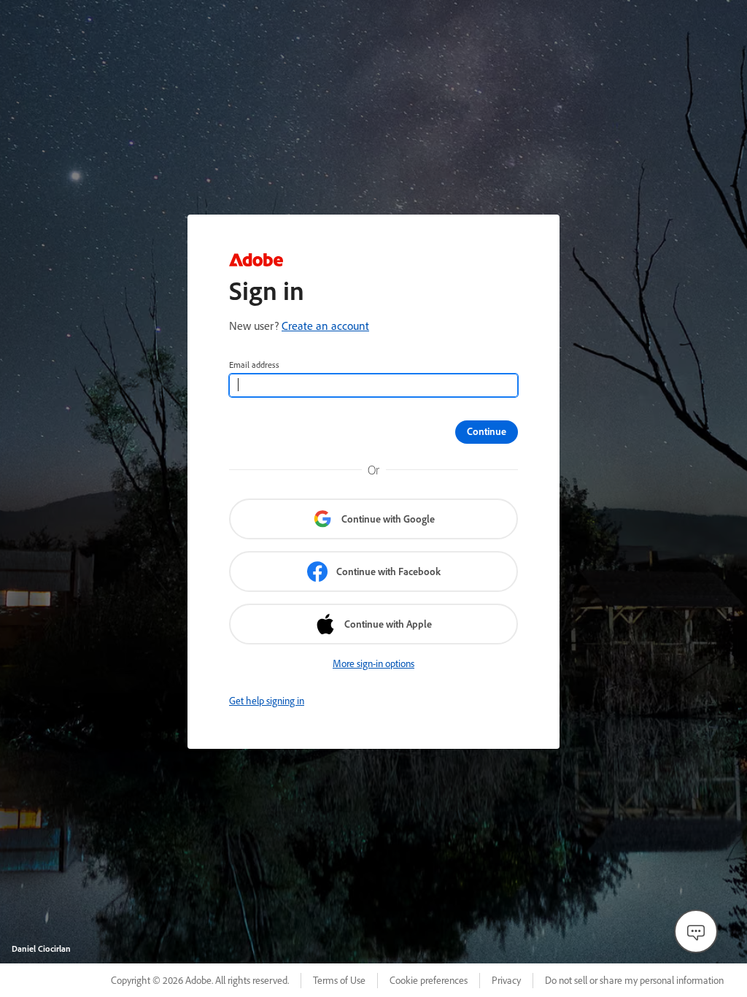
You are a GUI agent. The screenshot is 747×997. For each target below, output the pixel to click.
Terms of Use (339, 980)
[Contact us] (696, 931)
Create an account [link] (325, 325)
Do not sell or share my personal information (634, 980)
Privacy (506, 980)
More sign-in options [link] (373, 663)
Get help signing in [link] (266, 700)
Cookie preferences (429, 980)
